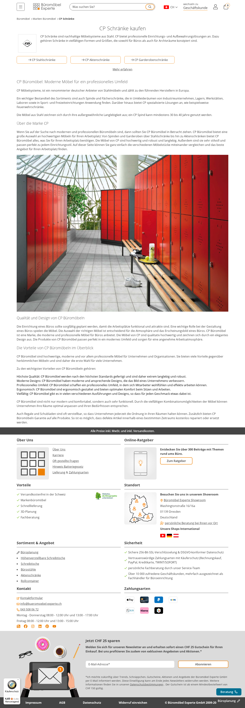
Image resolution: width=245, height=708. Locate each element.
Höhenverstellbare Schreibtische (43, 558)
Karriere (58, 455)
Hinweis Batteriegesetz (68, 467)
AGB (62, 703)
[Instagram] (33, 626)
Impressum (33, 703)
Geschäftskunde (195, 7)
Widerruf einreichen (133, 703)
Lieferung (59, 472)
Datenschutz (92, 703)
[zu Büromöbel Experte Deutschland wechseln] (169, 535)
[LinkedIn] (40, 626)
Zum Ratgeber (176, 461)
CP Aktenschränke (97, 60)
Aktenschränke (31, 575)
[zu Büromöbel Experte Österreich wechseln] (176, 535)
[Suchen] (149, 7)
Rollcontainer (30, 581)
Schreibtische (30, 564)
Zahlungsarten (79, 472)
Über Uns (59, 449)
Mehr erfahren (122, 69)
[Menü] (21, 7)
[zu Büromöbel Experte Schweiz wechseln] (162, 535)
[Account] (215, 6)
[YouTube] (54, 626)
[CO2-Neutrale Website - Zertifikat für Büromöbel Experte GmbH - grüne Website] (106, 496)
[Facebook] (25, 626)
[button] (112, 6)
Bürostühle (28, 569)
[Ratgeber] (18, 626)
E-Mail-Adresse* (99, 664)
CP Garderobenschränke (151, 60)
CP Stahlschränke (43, 60)
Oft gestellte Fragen (66, 461)
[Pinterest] (47, 626)
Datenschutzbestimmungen (146, 684)
